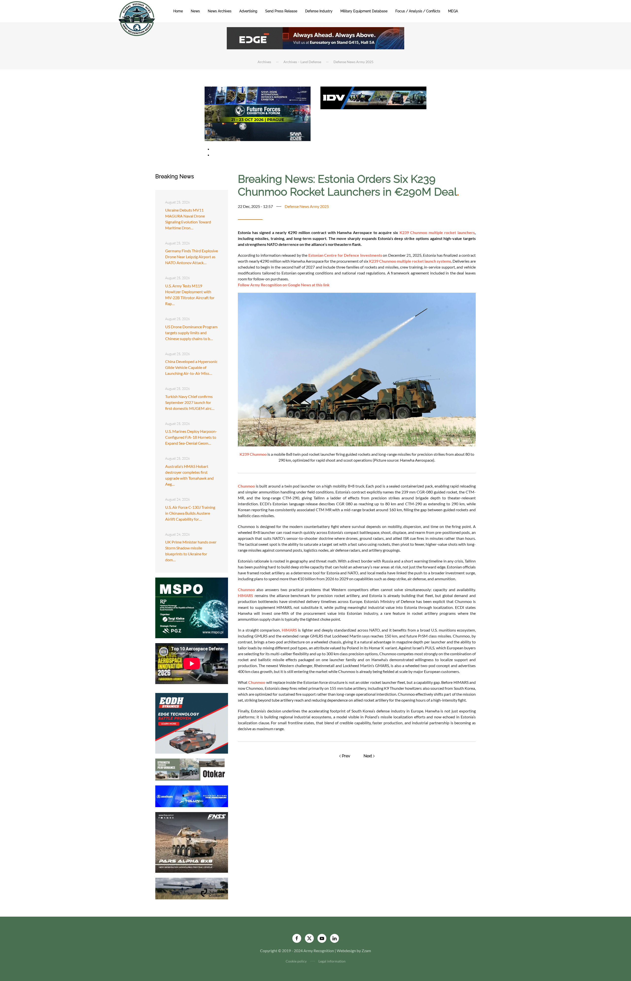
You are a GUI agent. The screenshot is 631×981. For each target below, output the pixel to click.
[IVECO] (373, 97)
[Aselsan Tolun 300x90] (191, 795)
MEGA (453, 11)
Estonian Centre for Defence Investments (345, 255)
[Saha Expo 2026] (258, 95)
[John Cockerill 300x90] (191, 888)
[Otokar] (191, 768)
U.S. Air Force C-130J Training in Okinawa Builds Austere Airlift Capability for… (190, 513)
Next (368, 756)
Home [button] (178, 11)
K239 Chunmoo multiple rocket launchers (437, 232)
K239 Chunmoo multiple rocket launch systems (409, 261)
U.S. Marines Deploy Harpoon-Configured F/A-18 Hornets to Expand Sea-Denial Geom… (191, 437)
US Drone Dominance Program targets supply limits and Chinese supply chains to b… (191, 332)
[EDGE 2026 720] (315, 37)
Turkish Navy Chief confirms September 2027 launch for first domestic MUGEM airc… (189, 402)
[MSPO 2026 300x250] (191, 607)
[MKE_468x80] (258, 131)
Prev (346, 756)
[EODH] (191, 722)
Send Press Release (281, 11)
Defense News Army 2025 (307, 206)
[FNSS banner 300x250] (191, 841)
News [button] (195, 11)
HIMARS (245, 595)
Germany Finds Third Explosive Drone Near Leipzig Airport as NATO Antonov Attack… (191, 256)
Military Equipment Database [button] (363, 11)
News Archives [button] (219, 11)
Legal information (332, 961)
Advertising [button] (248, 11)
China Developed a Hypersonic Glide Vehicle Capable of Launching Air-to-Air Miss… (191, 367)
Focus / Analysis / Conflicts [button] (417, 11)
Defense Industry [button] (319, 11)
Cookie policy (296, 961)
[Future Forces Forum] (258, 113)
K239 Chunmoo (253, 454)
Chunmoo (246, 486)
